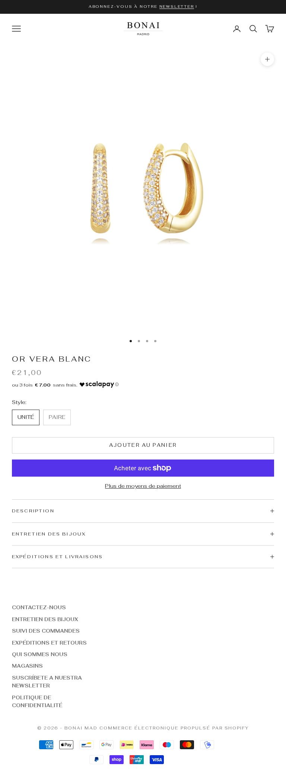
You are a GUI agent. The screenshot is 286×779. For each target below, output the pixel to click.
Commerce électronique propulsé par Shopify (174, 728)
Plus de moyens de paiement (143, 486)
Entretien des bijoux (45, 619)
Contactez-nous (39, 607)
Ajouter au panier (143, 445)
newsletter (176, 6)
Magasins (27, 666)
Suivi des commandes (46, 631)
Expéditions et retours (49, 643)
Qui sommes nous (39, 654)
